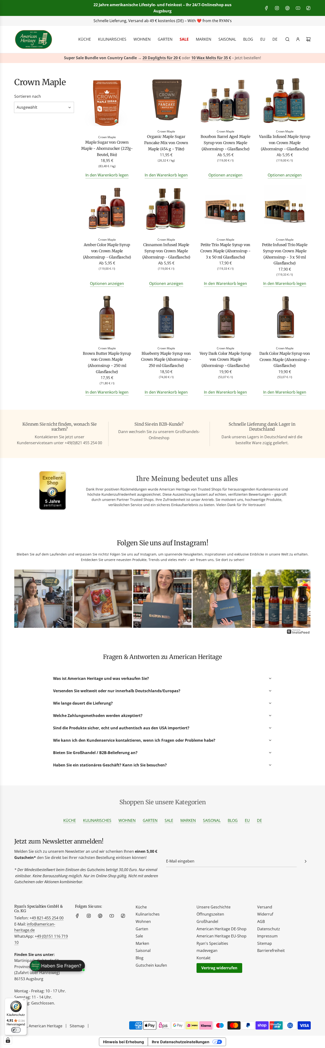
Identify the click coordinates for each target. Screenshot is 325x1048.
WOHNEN (127, 820)
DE (259, 820)
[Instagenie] (298, 633)
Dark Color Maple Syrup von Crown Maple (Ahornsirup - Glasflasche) (284, 359)
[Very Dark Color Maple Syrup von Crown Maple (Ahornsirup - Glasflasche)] (225, 318)
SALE (169, 820)
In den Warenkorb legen (106, 175)
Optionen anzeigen (225, 175)
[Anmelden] (298, 39)
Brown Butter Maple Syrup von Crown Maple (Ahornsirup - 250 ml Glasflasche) (107, 362)
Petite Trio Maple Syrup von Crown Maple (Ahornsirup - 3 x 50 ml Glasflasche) (225, 250)
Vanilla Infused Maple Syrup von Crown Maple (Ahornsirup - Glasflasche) (284, 142)
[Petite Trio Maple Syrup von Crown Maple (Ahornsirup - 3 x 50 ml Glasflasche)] (225, 209)
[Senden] (305, 861)
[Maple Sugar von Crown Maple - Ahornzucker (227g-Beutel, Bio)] (107, 104)
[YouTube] (298, 8)
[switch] (16, 1030)
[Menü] (24, 1001)
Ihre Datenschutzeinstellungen (180, 1041)
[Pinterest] (287, 8)
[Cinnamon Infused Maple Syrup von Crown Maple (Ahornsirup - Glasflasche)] (166, 209)
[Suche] (287, 39)
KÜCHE (69, 820)
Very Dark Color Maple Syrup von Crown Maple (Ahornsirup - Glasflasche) (225, 359)
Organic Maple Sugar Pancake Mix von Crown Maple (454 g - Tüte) (166, 142)
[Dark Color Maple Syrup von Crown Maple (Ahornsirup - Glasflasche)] (285, 318)
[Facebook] (266, 8)
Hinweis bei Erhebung (123, 1041)
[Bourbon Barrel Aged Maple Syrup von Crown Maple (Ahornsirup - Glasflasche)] (225, 101)
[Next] (303, 599)
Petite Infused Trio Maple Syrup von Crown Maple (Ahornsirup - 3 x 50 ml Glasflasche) (284, 253)
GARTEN (150, 820)
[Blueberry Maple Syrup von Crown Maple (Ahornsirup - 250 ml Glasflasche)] (166, 318)
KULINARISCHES (97, 820)
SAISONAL (212, 820)
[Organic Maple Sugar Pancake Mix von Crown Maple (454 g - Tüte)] (166, 101)
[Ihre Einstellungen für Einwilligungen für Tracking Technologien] (8, 1040)
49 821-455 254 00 (48, 918)
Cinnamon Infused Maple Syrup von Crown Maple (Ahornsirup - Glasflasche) (166, 250)
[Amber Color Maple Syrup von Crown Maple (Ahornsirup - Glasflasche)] (107, 209)
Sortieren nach (27, 96)
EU (247, 820)
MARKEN (188, 820)
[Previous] (21, 599)
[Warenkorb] (308, 39)
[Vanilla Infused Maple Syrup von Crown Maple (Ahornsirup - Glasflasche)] (285, 101)
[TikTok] (308, 8)
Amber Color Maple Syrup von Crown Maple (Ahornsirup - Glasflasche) (107, 250)
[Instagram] (277, 8)
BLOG (233, 820)
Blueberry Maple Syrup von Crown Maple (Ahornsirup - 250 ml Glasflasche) (166, 359)
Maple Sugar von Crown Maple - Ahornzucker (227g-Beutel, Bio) (107, 148)
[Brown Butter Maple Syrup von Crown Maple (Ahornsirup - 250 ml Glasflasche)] (107, 318)
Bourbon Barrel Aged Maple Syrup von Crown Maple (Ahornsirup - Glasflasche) (225, 142)
